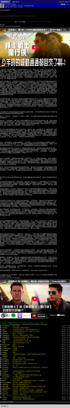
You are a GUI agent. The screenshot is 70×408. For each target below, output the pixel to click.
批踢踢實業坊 (5, 2)
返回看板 (4, 406)
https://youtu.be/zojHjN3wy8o (10, 26)
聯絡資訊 (61, 1)
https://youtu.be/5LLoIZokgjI (10, 277)
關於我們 (67, 1)
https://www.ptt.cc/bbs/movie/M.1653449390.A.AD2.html (28, 324)
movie (16, 2)
